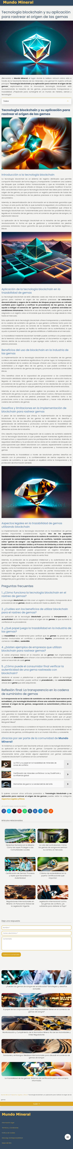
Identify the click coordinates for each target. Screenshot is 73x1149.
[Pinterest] (19, 811)
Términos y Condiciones (10, 1128)
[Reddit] (51, 811)
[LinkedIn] (35, 811)
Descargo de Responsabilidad (12, 1138)
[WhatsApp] (24, 811)
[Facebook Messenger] (9, 811)
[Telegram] (40, 811)
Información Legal (8, 1123)
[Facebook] (4, 811)
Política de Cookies (8, 1133)
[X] (14, 811)
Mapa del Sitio (7, 1143)
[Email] (45, 811)
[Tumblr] (30, 811)
